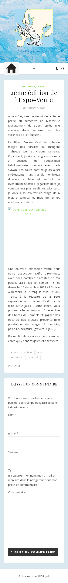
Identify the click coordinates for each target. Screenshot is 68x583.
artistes (28, 352)
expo (40, 352)
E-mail (13, 433)
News (42, 86)
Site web (13, 452)
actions (14, 352)
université (33, 357)
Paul (17, 366)
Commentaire (17, 492)
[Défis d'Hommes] (34, 28)
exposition (16, 357)
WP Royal (43, 576)
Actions (28, 86)
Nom (12, 414)
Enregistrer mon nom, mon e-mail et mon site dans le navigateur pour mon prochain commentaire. (32, 480)
